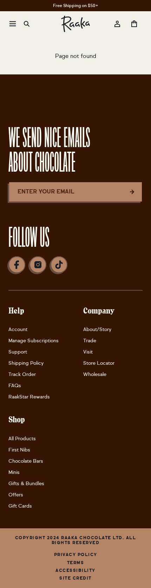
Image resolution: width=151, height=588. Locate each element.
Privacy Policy (75, 554)
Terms (75, 562)
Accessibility (75, 570)
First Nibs (19, 450)
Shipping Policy (26, 363)
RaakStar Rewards (29, 397)
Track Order (22, 374)
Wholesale (94, 374)
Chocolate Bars (25, 461)
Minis (14, 472)
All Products (22, 439)
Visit (88, 352)
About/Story (97, 329)
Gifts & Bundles (26, 484)
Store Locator (98, 363)
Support (17, 352)
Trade (89, 341)
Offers (15, 495)
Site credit (75, 578)
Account (17, 329)
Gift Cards (20, 506)
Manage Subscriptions (33, 341)
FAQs (14, 386)
